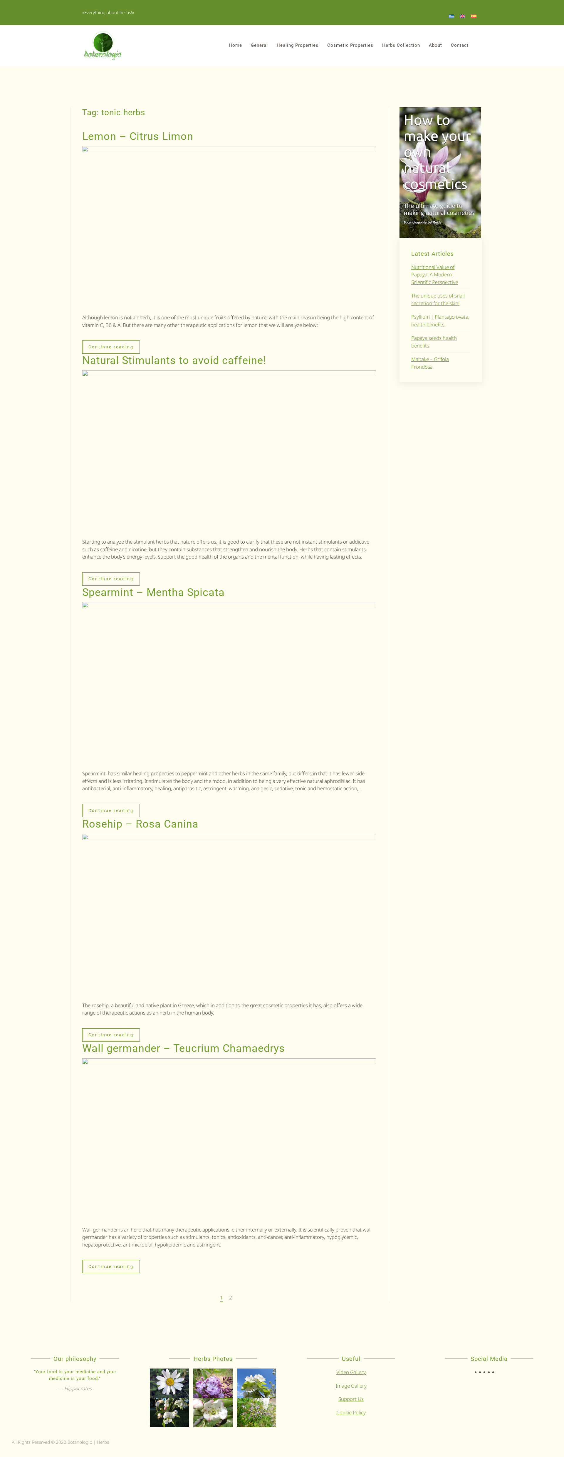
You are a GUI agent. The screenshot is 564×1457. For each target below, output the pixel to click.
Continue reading (111, 347)
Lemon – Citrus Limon (137, 136)
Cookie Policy (351, 1412)
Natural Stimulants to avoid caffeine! (174, 360)
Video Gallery (351, 1372)
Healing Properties (297, 45)
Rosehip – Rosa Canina (140, 824)
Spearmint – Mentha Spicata (153, 592)
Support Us (351, 1399)
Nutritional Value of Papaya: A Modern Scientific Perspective (434, 274)
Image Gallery (351, 1385)
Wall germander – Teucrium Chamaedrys (183, 1048)
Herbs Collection (401, 45)
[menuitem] (451, 16)
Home (235, 45)
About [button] (435, 45)
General (259, 45)
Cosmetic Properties (350, 45)
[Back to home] (102, 45)
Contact (460, 45)
